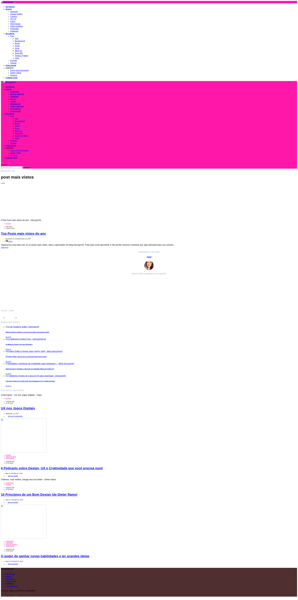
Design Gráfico (16, 14)
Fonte (17, 46)
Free (12, 36)
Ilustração (14, 31)
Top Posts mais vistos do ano (23, 233)
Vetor (17, 58)
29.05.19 (8, 386)
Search (27, 167)
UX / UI (13, 19)
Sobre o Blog (15, 73)
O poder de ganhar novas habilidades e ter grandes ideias (45, 556)
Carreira (13, 16)
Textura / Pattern (21, 56)
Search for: (4, 165)
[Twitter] (22, 316)
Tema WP (19, 53)
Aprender (14, 12)
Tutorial (13, 63)
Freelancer (11, 65)
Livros (12, 21)
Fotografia (14, 29)
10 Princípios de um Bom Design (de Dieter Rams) (39, 494)
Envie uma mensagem (19, 70)
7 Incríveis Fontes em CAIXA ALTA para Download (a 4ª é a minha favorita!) (30, 381)
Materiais (10, 7)
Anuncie (13, 75)
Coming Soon (11, 78)
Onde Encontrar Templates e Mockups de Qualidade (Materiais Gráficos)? (30, 369)
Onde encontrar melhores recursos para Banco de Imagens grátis (27, 332)
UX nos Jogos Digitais (18, 408)
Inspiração (10, 458)
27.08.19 (8, 374)
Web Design (15, 24)
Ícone (17, 48)
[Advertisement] (149, 201)
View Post (4, 247)
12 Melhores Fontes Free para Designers (19, 344)
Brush (17, 43)
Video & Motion (16, 26)
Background (20, 41)
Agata (10, 241)
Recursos (10, 34)
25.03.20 (8, 337)
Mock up (18, 51)
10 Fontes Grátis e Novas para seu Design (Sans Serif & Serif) (26, 357)
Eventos (13, 61)
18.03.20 (8, 349)
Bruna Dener (13, 476)
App (16, 39)
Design (9, 9)
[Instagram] (10, 316)
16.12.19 (8, 361)
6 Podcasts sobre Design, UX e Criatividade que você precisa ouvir (52, 468)
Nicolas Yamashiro (15, 416)
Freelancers (11, 457)
